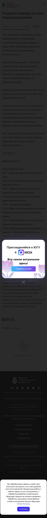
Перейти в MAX (23, 269)
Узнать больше (23, 504)
